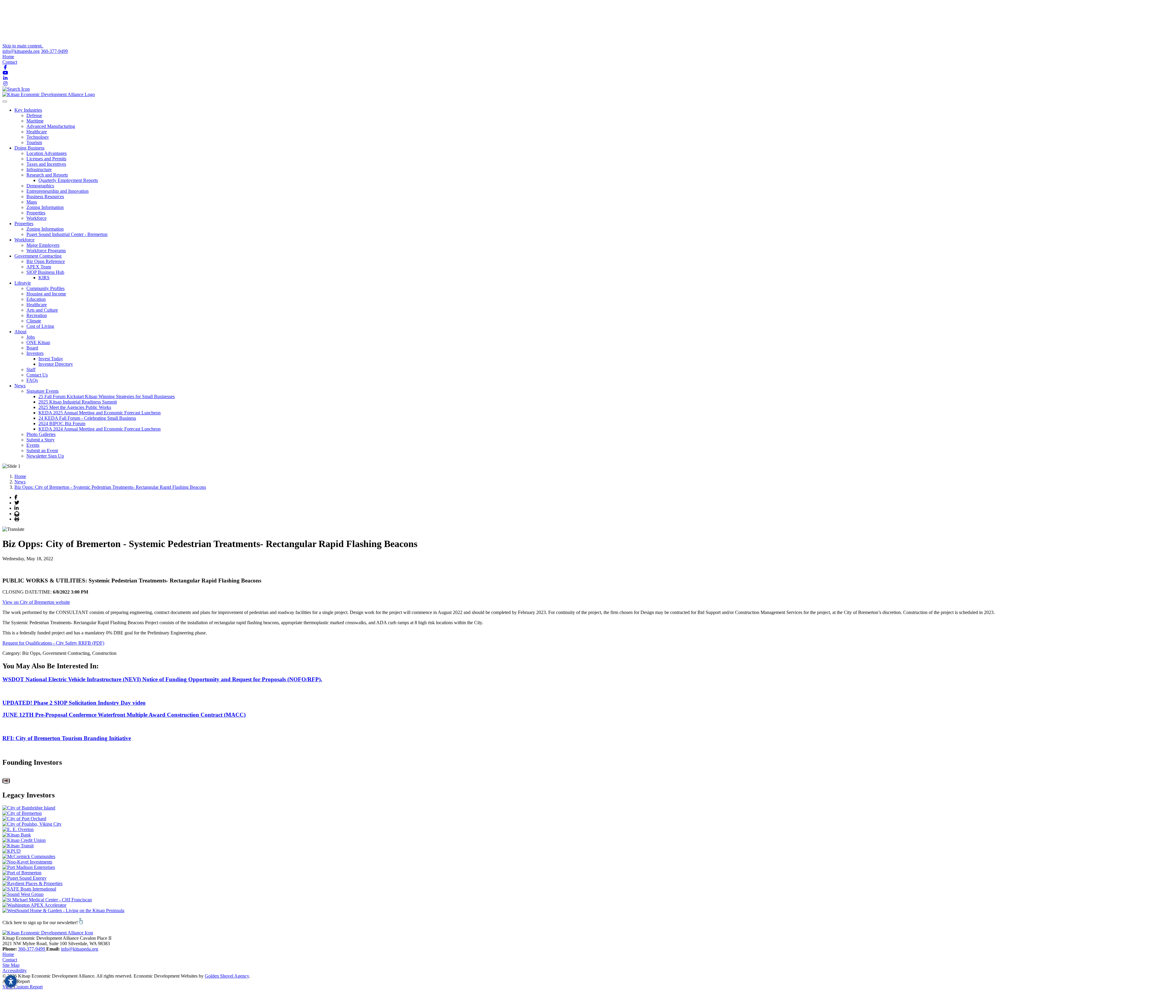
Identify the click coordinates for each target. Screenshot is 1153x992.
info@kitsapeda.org (21, 51)
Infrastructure (39, 169)
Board (32, 347)
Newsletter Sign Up (45, 455)
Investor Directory (55, 364)
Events (32, 445)
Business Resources (45, 196)
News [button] (20, 385)
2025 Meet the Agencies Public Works (74, 407)
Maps (31, 201)
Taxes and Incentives (46, 164)
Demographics (40, 185)
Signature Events (42, 391)
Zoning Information (45, 207)
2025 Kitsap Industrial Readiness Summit (77, 401)
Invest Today (50, 358)
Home (8, 56)
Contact (9, 62)
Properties (35, 212)
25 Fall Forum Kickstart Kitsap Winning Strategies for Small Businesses (106, 396)
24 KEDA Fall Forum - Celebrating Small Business (87, 418)
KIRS (44, 277)
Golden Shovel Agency (227, 975)
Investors (35, 353)
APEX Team (38, 266)
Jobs (30, 337)
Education (36, 299)
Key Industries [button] (28, 110)
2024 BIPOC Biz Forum (61, 423)
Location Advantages (46, 153)
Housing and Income (46, 293)
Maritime (35, 120)
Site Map (11, 965)
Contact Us (37, 374)
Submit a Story (40, 439)
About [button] (20, 331)
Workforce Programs (46, 250)
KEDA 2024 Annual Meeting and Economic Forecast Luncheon (99, 428)
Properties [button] (23, 223)
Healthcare (36, 131)
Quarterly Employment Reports (68, 180)
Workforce (36, 218)
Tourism (34, 142)
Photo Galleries (41, 434)
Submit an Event (42, 450)
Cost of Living (40, 326)
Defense (34, 115)
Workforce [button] (24, 239)
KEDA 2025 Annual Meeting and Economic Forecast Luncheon (99, 412)
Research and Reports (47, 174)
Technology (37, 137)
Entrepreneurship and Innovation (57, 191)
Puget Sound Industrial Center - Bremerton (66, 234)
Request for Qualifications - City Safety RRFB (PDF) (53, 643)
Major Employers (42, 245)
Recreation (36, 315)
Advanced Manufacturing (50, 126)
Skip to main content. (23, 45)
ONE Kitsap (38, 342)
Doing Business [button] (29, 147)
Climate (33, 320)
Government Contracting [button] (38, 256)
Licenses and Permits (46, 158)
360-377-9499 (54, 51)
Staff (30, 369)
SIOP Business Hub (45, 272)
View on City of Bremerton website (36, 602)
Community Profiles (45, 288)
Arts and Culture (42, 310)
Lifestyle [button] (22, 283)
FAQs (32, 380)
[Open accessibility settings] (11, 981)
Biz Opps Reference (45, 261)
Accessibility (14, 970)
